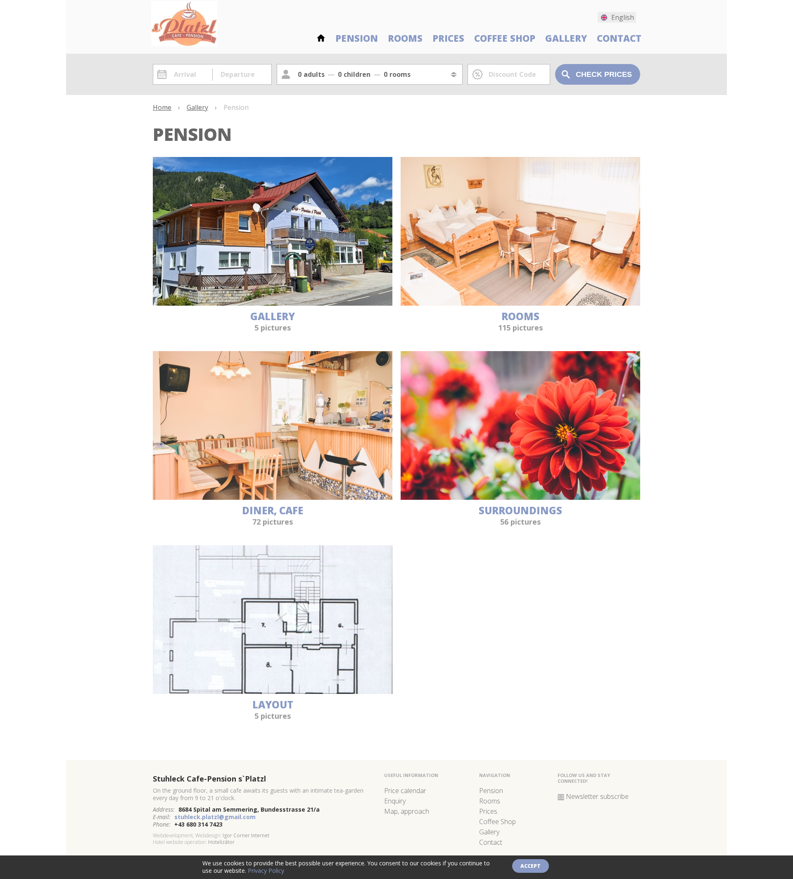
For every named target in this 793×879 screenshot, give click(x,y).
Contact (619, 37)
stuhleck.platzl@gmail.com (215, 817)
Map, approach (406, 811)
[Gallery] (272, 302)
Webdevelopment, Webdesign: (187, 835)
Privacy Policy (266, 870)
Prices (448, 37)
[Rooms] (520, 302)
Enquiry (395, 800)
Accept (530, 865)
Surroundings (520, 510)
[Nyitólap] (321, 37)
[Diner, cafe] (272, 496)
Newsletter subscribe (597, 796)
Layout (272, 704)
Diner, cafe (272, 510)
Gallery (566, 37)
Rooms (405, 37)
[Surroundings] (520, 496)
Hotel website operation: (180, 842)
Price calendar (405, 790)
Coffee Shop (504, 37)
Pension (356, 37)
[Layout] (272, 690)
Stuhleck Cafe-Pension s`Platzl (209, 779)
